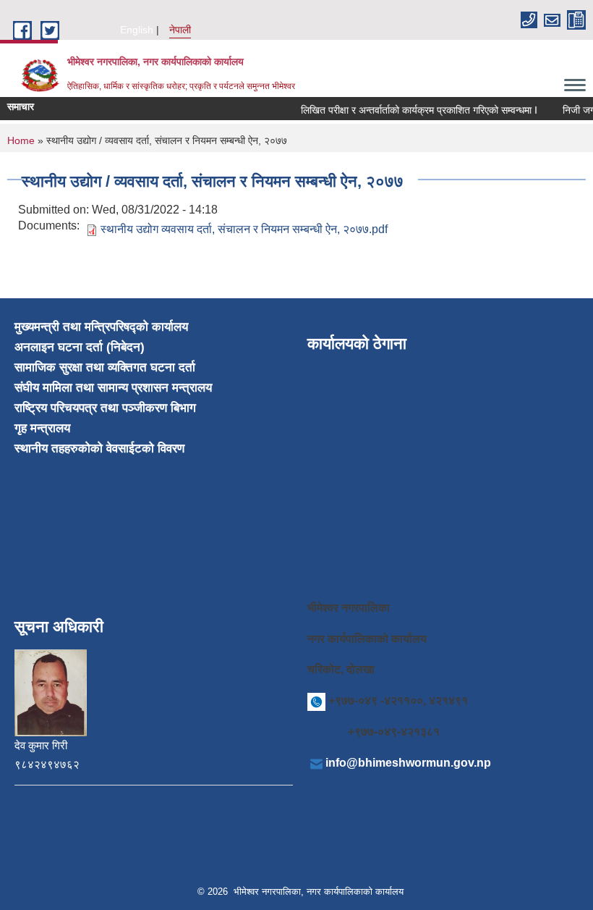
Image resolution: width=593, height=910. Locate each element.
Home (21, 140)
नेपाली (180, 29)
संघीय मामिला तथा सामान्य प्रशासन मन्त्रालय (113, 388)
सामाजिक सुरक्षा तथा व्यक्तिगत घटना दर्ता (104, 367)
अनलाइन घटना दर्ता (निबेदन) (79, 347)
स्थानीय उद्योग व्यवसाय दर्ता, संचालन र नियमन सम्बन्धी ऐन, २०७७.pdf (244, 229)
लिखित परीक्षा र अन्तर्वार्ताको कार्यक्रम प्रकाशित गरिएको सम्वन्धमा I (414, 110)
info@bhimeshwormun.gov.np (408, 763)
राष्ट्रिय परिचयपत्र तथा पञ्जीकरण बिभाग (105, 408)
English (136, 29)
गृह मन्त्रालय (42, 428)
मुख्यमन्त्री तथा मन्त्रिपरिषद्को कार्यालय (101, 327)
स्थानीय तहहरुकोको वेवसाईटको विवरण (99, 448)
